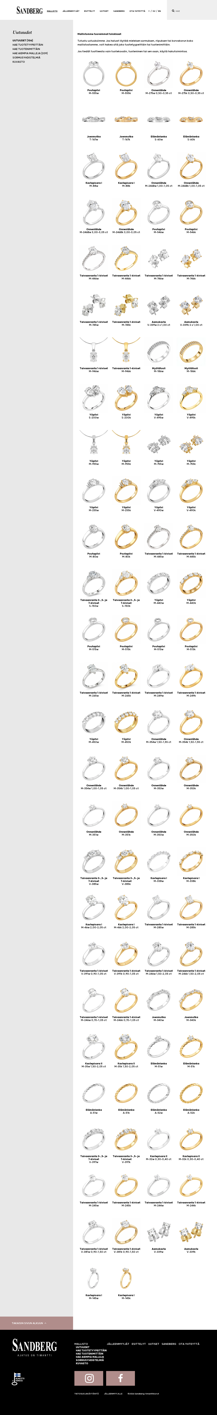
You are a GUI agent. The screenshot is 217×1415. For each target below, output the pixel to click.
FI (149, 11)
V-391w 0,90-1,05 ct (94, 972)
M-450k (126, 741)
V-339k (191, 1250)
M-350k (191, 833)
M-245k (126, 1204)
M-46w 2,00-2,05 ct (93, 926)
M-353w (158, 787)
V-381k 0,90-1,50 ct (126, 1250)
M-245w (94, 1204)
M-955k (126, 463)
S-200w (94, 416)
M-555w (93, 92)
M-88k (126, 184)
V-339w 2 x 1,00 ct (158, 323)
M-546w (158, 231)
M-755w (159, 463)
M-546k (191, 231)
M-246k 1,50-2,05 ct (191, 972)
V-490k (191, 509)
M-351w (93, 833)
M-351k (126, 833)
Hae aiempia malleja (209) (30, 53)
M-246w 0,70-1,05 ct (94, 1019)
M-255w (94, 509)
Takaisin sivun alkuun (27, 1323)
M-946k (126, 370)
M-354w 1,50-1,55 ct (158, 741)
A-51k (126, 1111)
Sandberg (30, 10)
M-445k (191, 555)
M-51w (159, 1065)
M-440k (191, 602)
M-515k (126, 648)
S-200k (126, 416)
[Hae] (173, 10)
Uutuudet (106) (23, 40)
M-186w (158, 370)
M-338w (159, 880)
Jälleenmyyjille (113, 1394)
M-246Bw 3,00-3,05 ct (94, 231)
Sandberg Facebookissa (120, 1378)
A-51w (94, 1111)
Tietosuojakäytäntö (86, 1394)
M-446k (126, 277)
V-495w (158, 416)
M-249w (159, 694)
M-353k (191, 787)
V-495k (191, 416)
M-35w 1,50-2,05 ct (94, 1065)
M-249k (191, 694)
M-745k (126, 323)
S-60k (191, 138)
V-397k (126, 1159)
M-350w (158, 833)
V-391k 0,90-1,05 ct (126, 972)
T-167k (126, 138)
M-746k (191, 277)
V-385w (93, 881)
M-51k (191, 1065)
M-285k (191, 926)
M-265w (94, 694)
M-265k (126, 694)
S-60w (159, 138)
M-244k (191, 1204)
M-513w (158, 648)
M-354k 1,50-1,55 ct (191, 741)
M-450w (94, 741)
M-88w (94, 184)
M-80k (126, 555)
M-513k (191, 648)
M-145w (94, 1297)
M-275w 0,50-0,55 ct (159, 92)
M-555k (126, 92)
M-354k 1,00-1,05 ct (126, 787)
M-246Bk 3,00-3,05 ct (126, 231)
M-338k (191, 880)
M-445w (159, 555)
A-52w (159, 1111)
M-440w (159, 602)
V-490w (159, 509)
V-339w (159, 1250)
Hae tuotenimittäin (26, 49)
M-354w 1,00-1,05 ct (94, 787)
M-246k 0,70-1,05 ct (126, 1019)
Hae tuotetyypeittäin (28, 44)
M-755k (191, 463)
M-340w (159, 1019)
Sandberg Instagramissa (88, 1378)
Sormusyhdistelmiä (26, 57)
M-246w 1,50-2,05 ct (159, 972)
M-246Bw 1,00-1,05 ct (158, 184)
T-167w (94, 138)
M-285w (159, 926)
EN (159, 11)
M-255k (126, 509)
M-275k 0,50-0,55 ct (191, 92)
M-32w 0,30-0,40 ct (158, 1158)
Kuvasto (19, 61)
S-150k (126, 603)
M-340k (191, 1019)
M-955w (94, 463)
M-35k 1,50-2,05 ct (126, 1065)
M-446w (94, 277)
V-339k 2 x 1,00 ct (191, 323)
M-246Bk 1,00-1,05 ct (191, 184)
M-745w (94, 323)
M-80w (93, 555)
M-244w (159, 1204)
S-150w (93, 603)
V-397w (93, 1159)
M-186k (191, 370)
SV (154, 11)
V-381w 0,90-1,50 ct (94, 1250)
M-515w (93, 648)
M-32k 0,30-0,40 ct (191, 1158)
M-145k (126, 1297)
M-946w (94, 370)
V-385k (126, 881)
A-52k (191, 1111)
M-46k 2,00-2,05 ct (126, 926)
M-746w (159, 277)
